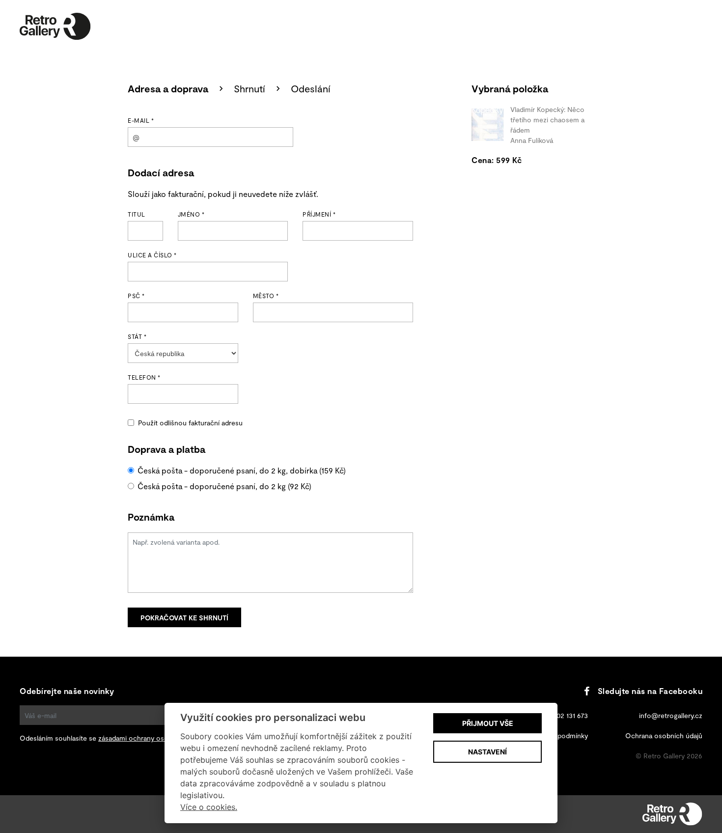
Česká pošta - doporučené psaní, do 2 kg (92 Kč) (224, 486)
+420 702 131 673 (562, 715)
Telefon (144, 377)
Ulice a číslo (152, 254)
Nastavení (487, 752)
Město (266, 295)
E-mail (141, 120)
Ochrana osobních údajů (663, 735)
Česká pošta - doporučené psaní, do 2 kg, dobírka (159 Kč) (242, 470)
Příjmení (319, 214)
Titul (136, 214)
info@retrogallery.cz (670, 715)
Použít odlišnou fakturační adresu (190, 422)
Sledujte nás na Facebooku (650, 690)
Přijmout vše (487, 723)
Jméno (191, 214)
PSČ (136, 295)
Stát (137, 336)
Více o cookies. (208, 807)
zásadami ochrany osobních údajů (151, 738)
